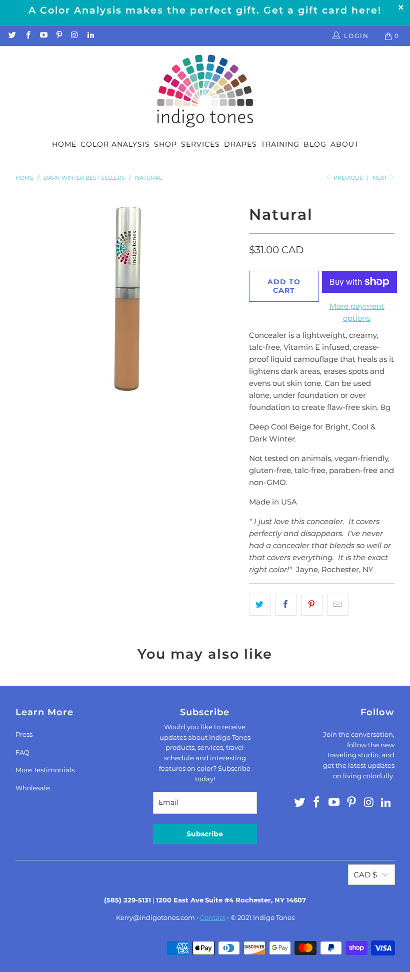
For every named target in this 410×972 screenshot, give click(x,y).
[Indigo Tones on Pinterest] (58, 36)
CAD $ (365, 874)
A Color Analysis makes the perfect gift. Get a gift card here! (205, 10)
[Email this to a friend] (337, 605)
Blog (315, 144)
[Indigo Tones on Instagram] (74, 36)
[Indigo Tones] (205, 91)
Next (380, 177)
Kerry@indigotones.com (155, 917)
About (344, 144)
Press (24, 734)
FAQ (23, 752)
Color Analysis (115, 144)
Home (64, 144)
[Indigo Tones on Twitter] (12, 36)
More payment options (357, 312)
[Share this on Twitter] (259, 605)
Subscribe (204, 833)
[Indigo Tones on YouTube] (43, 36)
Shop (165, 144)
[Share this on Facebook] (285, 605)
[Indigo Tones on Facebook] (27, 36)
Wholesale (33, 788)
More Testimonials (45, 770)
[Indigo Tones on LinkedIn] (90, 36)
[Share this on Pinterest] (311, 605)
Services (200, 144)
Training (280, 144)
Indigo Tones (273, 917)
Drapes (240, 144)
